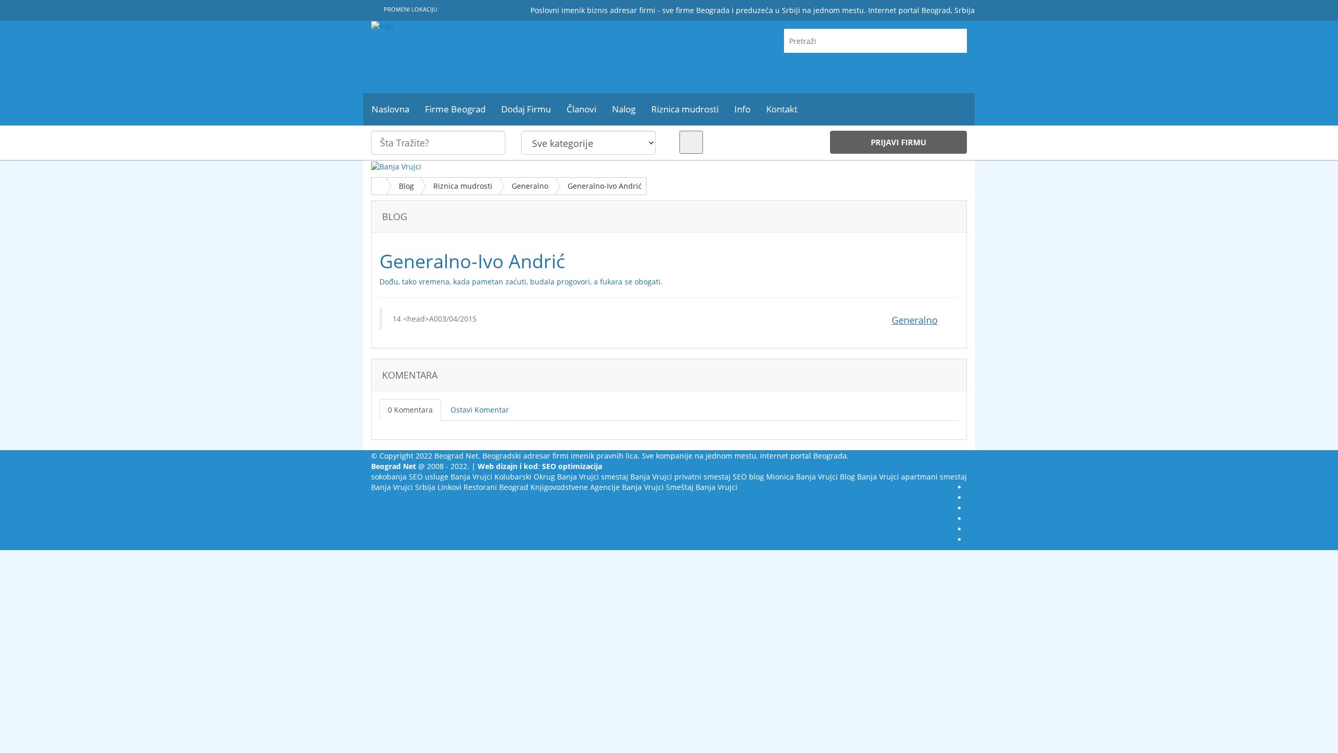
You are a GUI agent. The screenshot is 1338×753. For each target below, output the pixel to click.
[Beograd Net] (465, 57)
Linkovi (449, 487)
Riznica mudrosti (462, 186)
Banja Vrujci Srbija (403, 487)
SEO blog (748, 477)
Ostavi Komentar (480, 410)
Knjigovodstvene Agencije (575, 487)
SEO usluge (428, 477)
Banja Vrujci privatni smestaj (680, 477)
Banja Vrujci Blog (825, 477)
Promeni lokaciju (409, 9)
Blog (406, 186)
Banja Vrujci (471, 477)
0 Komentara (410, 410)
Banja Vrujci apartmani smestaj (912, 477)
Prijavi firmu (898, 142)
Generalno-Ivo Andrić (605, 186)
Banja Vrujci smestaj (592, 477)
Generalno (530, 186)
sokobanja (389, 477)
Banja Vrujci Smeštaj (658, 487)
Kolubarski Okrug (524, 477)
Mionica (780, 477)
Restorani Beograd (496, 487)
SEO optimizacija (572, 466)
